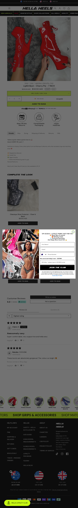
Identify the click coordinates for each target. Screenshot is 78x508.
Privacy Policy (55, 275)
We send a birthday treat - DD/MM (51, 258)
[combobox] (43, 254)
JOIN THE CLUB (57, 267)
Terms (61, 275)
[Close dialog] (73, 231)
